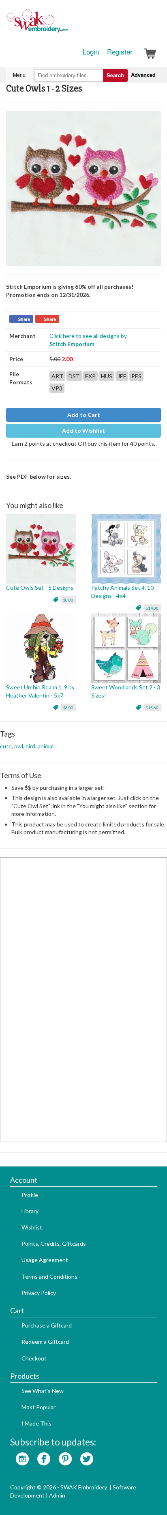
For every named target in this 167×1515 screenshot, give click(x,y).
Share (24, 319)
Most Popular (38, 1407)
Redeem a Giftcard (45, 1341)
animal (46, 746)
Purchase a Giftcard (46, 1325)
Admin (57, 1495)
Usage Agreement (44, 1259)
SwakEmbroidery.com (67, 24)
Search (115, 75)
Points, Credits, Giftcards (53, 1243)
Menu (19, 74)
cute (6, 746)
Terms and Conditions (49, 1276)
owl (18, 746)
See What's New (42, 1390)
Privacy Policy (38, 1292)
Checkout (34, 1358)
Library (30, 1211)
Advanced (143, 74)
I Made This (36, 1423)
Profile (29, 1194)
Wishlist (31, 1227)
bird (30, 746)
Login (91, 52)
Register (120, 52)
